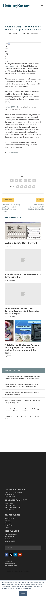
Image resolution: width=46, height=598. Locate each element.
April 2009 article (13, 107)
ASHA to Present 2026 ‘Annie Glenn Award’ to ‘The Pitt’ (22, 418)
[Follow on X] (11, 554)
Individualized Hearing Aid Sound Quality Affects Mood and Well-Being (22, 393)
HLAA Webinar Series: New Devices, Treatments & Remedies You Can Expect (22, 311)
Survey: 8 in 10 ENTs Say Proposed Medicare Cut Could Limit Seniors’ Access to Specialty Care (21, 385)
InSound (14, 152)
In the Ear (21, 33)
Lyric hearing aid (11, 66)
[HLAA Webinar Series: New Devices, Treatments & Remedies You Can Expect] (23, 294)
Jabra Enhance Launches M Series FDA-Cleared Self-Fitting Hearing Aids (23, 401)
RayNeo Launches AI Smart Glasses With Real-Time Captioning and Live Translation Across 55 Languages (23, 377)
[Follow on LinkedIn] (15, 554)
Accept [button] (23, 593)
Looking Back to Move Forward (21, 243)
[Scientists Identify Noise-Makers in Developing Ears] (23, 260)
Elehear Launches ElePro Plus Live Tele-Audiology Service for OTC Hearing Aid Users (22, 410)
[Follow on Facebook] (6, 554)
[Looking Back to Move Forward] (23, 230)
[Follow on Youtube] (20, 554)
